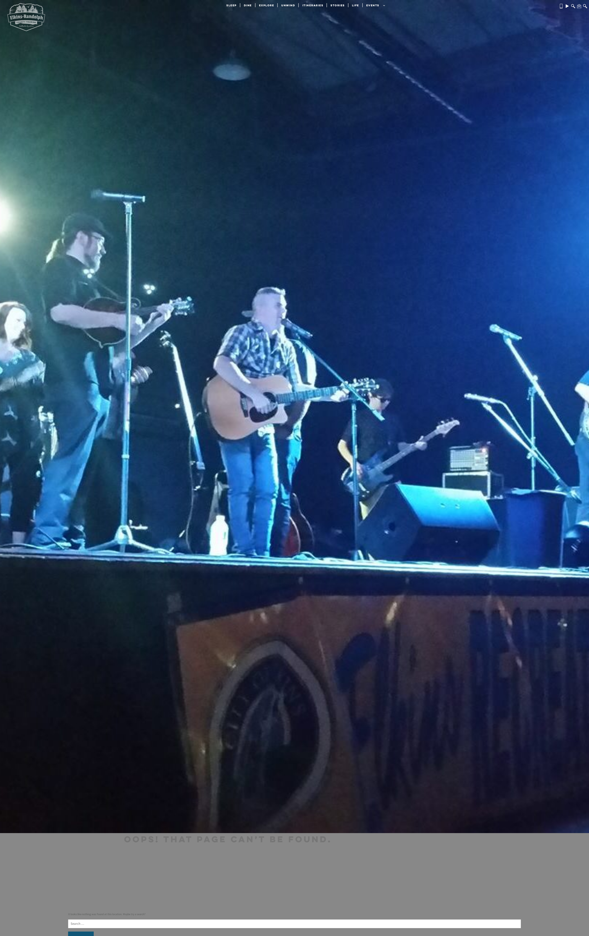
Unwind (288, 5)
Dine (248, 5)
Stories (338, 5)
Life (355, 5)
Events (372, 5)
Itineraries (312, 5)
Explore (266, 5)
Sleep (231, 5)
